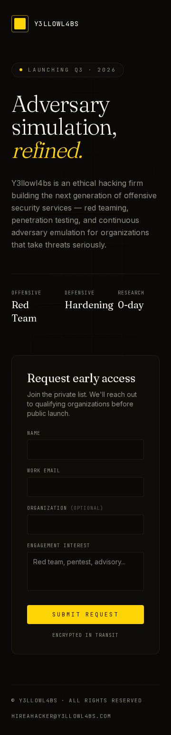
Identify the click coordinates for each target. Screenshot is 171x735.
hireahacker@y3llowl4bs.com (61, 716)
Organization (65, 508)
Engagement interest (58, 545)
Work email (43, 471)
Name (33, 433)
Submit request (85, 614)
